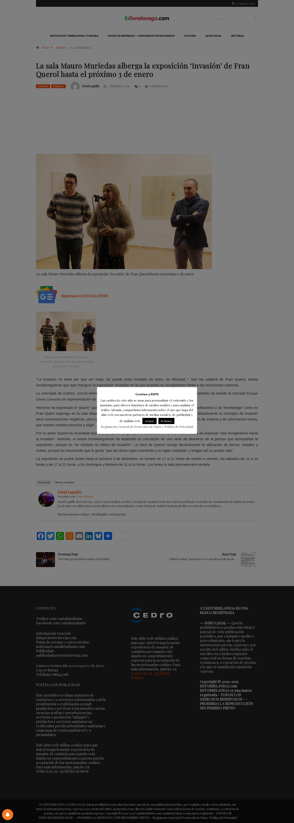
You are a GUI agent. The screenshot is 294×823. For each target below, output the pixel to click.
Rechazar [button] (166, 421)
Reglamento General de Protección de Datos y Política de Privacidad (147, 427)
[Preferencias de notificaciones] (7, 814)
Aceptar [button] (149, 421)
